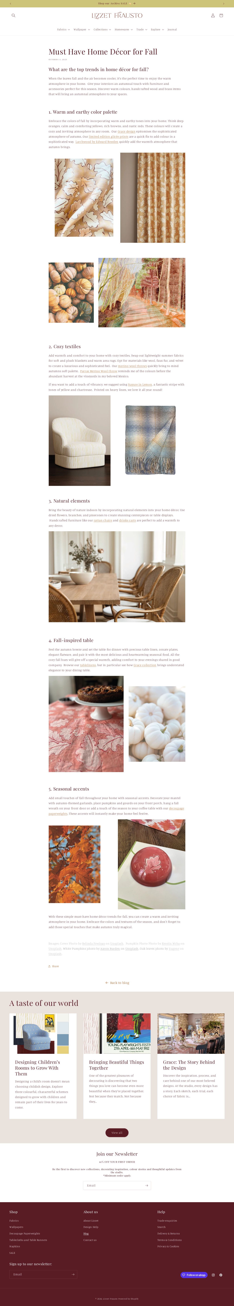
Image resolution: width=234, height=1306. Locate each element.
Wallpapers (16, 1227)
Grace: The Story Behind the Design (189, 1065)
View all (117, 1132)
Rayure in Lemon (140, 384)
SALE (12, 1252)
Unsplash (116, 943)
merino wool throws (132, 366)
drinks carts (127, 520)
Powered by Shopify (128, 1298)
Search (161, 1227)
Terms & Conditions (169, 1240)
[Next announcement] (223, 3)
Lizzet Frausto (110, 1298)
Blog (86, 1233)
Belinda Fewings (93, 943)
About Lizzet (90, 1220)
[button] (13, 15)
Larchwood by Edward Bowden (97, 141)
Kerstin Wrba (171, 943)
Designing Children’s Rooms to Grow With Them (37, 1067)
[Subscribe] (147, 1185)
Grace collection (145, 665)
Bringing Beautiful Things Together (116, 1065)
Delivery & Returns (168, 1233)
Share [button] (55, 966)
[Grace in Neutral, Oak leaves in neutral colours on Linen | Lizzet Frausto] (117, 241)
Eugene (174, 948)
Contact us (90, 1240)
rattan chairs (103, 520)
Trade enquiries (167, 1220)
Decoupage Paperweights (24, 1233)
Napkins (14, 1246)
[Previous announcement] (10, 3)
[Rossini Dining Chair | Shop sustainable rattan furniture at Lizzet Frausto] (117, 621)
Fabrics (14, 1220)
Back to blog (119, 983)
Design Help (90, 1227)
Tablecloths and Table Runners (28, 1240)
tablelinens (88, 665)
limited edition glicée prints (108, 136)
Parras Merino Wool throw (98, 371)
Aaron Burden (110, 948)
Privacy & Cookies (168, 1246)
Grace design (127, 131)
